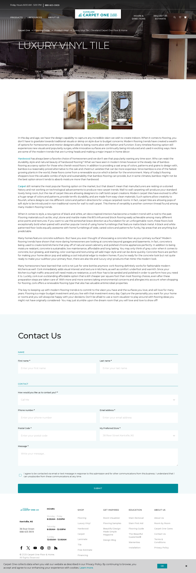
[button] (174, 17)
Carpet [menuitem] (81, 534)
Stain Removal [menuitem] (136, 518)
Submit (98, 488)
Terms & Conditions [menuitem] (160, 541)
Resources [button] (35, 17)
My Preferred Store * (110, 428)
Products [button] (16, 17)
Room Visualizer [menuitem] (111, 518)
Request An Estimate (160, 17)
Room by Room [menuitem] (162, 523)
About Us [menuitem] (159, 518)
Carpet (22, 186)
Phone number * (26, 410)
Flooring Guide (42, 30)
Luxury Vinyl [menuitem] (84, 523)
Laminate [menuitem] (82, 539)
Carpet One (24, 30)
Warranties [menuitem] (134, 542)
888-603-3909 (52, 5)
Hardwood (24, 158)
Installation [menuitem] (134, 547)
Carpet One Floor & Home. (41, 554)
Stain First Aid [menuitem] (136, 523)
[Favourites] (180, 17)
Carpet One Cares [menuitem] (163, 528)
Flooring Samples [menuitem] (112, 523)
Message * (23, 446)
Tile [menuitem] (79, 544)
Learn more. (86, 567)
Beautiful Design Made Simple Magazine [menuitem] (112, 531)
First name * (24, 361)
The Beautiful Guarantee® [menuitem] (136, 535)
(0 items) (185, 17)
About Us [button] (53, 17)
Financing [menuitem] (83, 555)
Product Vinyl (61, 30)
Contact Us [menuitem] (160, 534)
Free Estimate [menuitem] (85, 550)
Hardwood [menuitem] (83, 528)
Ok (162, 566)
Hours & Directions (138, 17)
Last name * (106, 361)
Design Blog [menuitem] (109, 540)
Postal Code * (24, 428)
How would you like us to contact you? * (38, 393)
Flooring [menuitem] (82, 518)
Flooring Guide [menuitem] (136, 528)
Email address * (107, 410)
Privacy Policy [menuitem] (161, 547)
